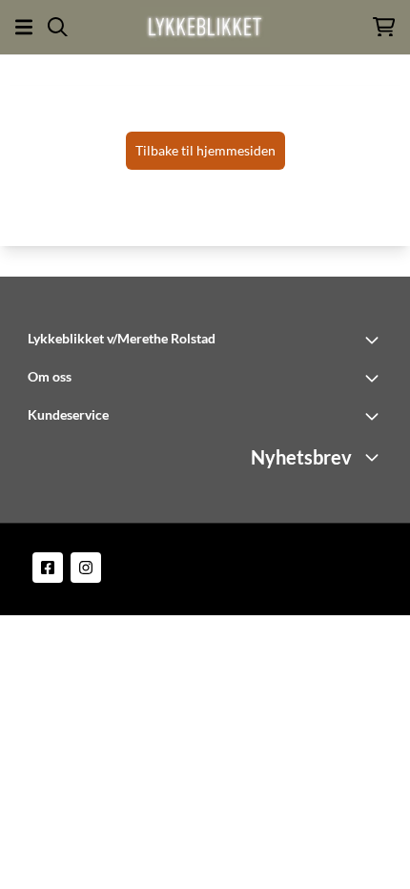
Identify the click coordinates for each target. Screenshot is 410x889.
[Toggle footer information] (374, 339)
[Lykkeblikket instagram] (86, 567)
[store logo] (205, 27)
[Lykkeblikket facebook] (47, 567)
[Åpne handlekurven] (383, 27)
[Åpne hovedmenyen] (24, 27)
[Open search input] (58, 27)
